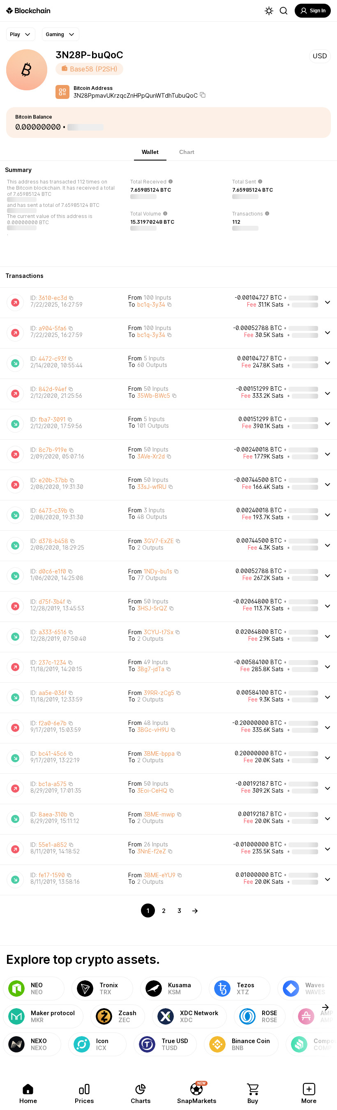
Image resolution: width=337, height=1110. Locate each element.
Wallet (150, 152)
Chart (186, 152)
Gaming (55, 34)
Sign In (317, 11)
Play (15, 34)
